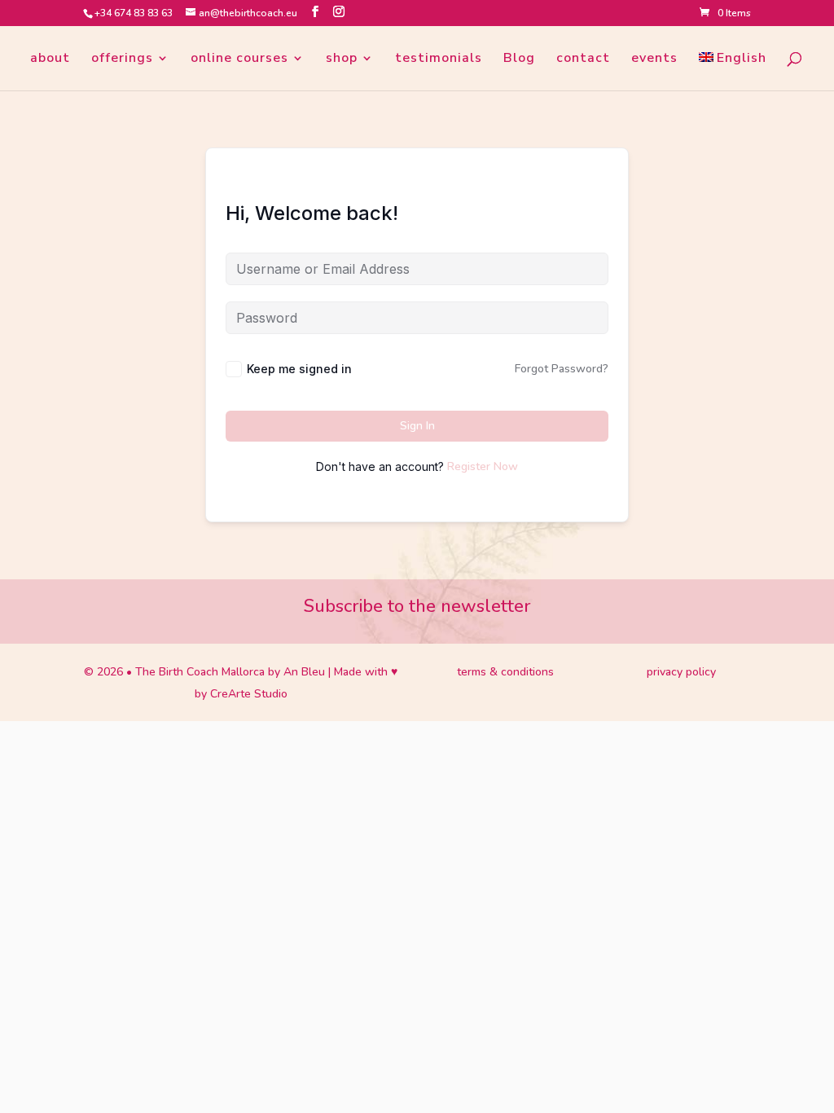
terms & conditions (505, 672)
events (654, 59)
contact (583, 59)
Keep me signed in (299, 369)
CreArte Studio (249, 694)
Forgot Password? (561, 368)
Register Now (482, 466)
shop (342, 59)
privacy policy (681, 672)
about (50, 59)
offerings (122, 59)
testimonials (438, 59)
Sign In (417, 425)
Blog (519, 59)
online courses (239, 59)
